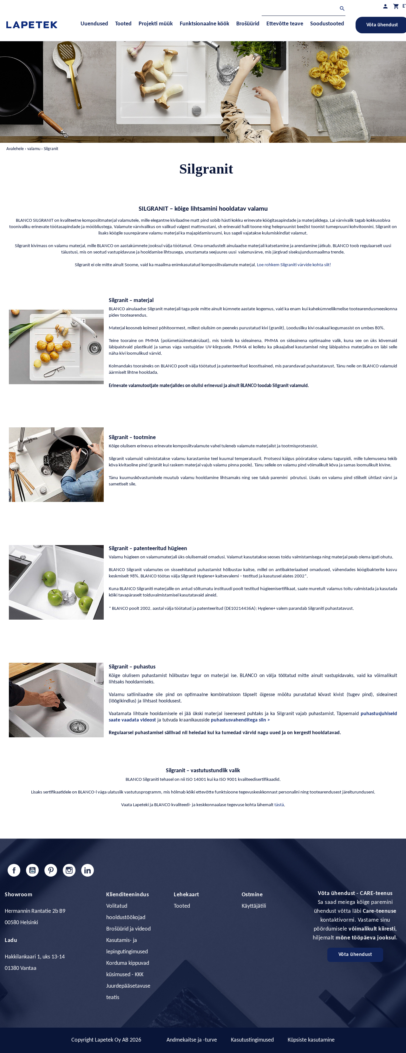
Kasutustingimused (252, 1040)
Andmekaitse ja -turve (192, 1040)
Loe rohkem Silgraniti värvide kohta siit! (294, 265)
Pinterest (50, 870)
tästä (279, 805)
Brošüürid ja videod (128, 929)
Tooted (182, 906)
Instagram (69, 870)
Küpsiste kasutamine (311, 1040)
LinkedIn (87, 870)
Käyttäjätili (254, 906)
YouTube (32, 870)
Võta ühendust (355, 954)
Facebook (14, 870)
